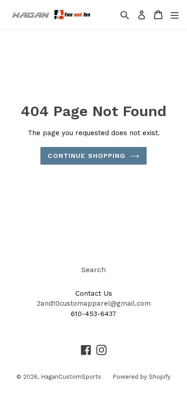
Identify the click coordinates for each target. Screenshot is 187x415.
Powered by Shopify (142, 376)
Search (93, 269)
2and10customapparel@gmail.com (94, 303)
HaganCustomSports (71, 376)
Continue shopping (86, 155)
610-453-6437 (93, 314)
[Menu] (174, 14)
